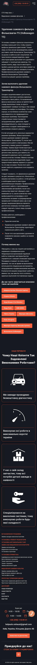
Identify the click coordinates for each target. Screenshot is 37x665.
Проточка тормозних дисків (12, 578)
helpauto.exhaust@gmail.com (18, 624)
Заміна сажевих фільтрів (10, 571)
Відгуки (4, 599)
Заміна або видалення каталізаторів (15, 545)
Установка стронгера (8, 551)
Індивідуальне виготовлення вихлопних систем (17, 557)
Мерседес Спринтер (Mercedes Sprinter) (17, 325)
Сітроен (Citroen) (9, 296)
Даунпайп (5, 586)
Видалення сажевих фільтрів (12, 16)
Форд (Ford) (8, 308)
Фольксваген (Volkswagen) (12, 331)
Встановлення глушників (11, 534)
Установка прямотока (10, 554)
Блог (3, 594)
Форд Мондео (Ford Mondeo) (13, 302)
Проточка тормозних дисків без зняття (14, 583)
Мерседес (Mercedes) (26, 314)
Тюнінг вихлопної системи (10, 561)
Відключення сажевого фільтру (12, 573)
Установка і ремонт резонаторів (14, 539)
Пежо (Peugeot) (9, 320)
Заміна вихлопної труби (9, 565)
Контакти (5, 596)
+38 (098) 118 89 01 (21, 3)
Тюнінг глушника (7, 563)
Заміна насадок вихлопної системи (13, 536)
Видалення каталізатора (10, 549)
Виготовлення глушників (10, 559)
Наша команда (7, 588)
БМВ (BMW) (20, 308)
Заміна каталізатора (8, 547)
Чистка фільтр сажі (8, 575)
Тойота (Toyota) (9, 314)
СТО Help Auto (7, 13)
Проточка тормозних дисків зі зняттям (14, 581)
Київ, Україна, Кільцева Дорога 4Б (18, 629)
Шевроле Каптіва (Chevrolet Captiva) (16, 290)
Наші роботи (6, 591)
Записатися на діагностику (18, 635)
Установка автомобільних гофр (14, 542)
